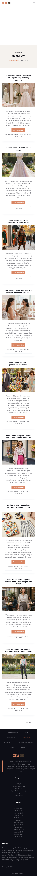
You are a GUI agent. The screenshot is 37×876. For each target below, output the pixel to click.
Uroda (27, 732)
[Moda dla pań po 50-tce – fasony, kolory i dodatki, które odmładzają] (18, 452)
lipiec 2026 (18, 810)
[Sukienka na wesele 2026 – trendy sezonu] (18, 165)
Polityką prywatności (24, 857)
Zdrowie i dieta (11, 737)
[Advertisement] (18, 25)
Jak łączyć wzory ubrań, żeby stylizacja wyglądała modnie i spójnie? (18, 507)
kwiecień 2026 (18, 815)
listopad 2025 (18, 827)
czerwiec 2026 (18, 813)
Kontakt (24, 747)
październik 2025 (18, 829)
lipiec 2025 (18, 836)
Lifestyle (7, 742)
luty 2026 (18, 820)
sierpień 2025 (18, 834)
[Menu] (34, 3)
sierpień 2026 (18, 808)
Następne (29, 722)
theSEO (22, 873)
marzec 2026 (18, 817)
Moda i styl (18, 136)
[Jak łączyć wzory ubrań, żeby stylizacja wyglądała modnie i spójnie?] (18, 524)
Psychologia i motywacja (25, 742)
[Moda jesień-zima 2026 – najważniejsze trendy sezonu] (18, 237)
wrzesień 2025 (18, 832)
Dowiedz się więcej (18, 130)
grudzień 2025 (18, 825)
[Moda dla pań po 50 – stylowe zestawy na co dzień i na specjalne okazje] (18, 599)
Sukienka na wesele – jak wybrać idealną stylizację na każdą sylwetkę (18, 78)
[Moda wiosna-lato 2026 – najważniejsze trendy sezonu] (18, 380)
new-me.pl (17, 867)
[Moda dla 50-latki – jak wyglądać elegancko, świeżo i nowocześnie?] (18, 666)
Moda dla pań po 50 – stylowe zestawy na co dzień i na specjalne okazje (18, 582)
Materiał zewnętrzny (18, 786)
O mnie (12, 747)
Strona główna (13, 732)
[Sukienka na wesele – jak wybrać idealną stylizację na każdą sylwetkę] (18, 95)
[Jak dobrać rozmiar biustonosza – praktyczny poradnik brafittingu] (18, 307)
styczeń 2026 (18, 822)
